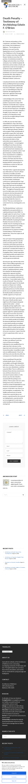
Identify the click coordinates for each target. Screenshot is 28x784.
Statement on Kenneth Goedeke (12, 562)
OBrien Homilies (20, 33)
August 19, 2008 (8, 33)
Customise (14, 777)
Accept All (14, 773)
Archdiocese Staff (10, 31)
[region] (14, 772)
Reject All (14, 780)
